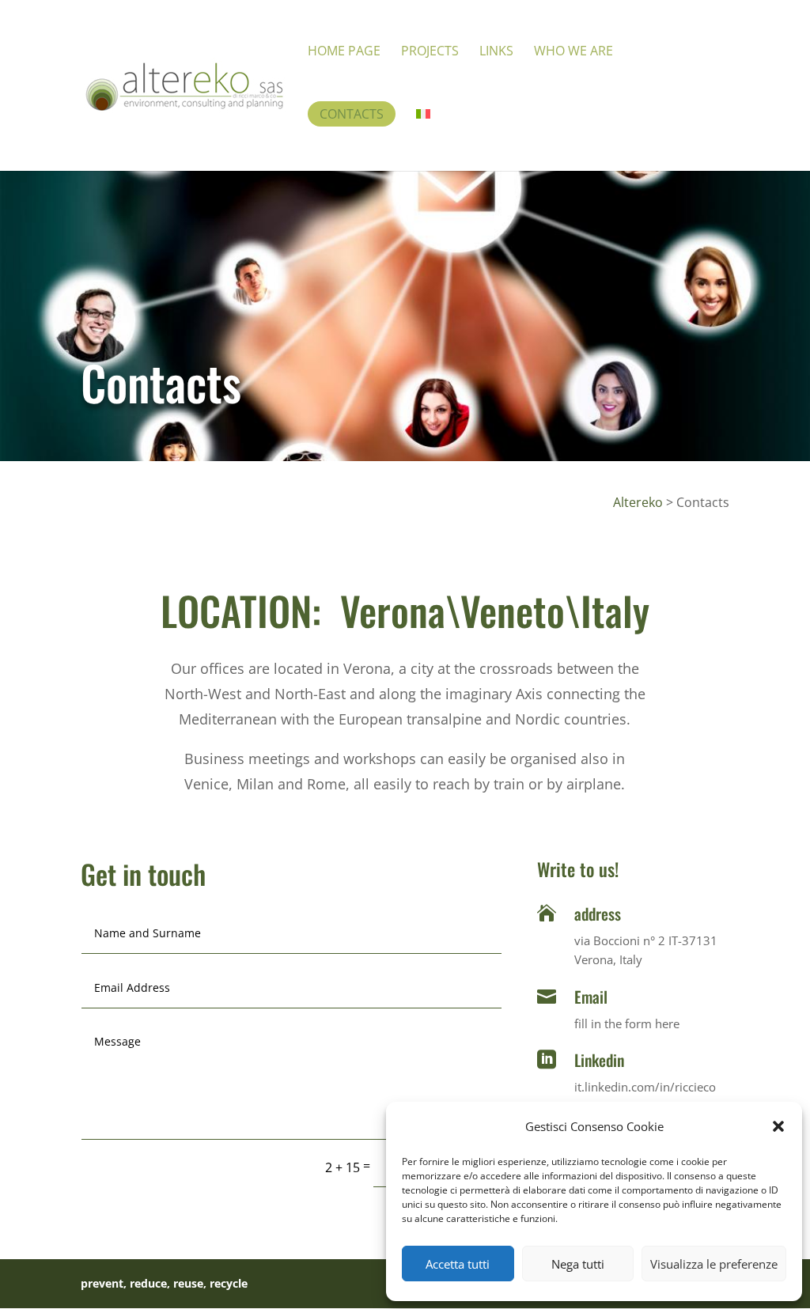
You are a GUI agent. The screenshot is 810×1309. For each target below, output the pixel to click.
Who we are (573, 52)
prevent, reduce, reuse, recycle (164, 1283)
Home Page (344, 52)
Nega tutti (577, 1264)
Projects (430, 52)
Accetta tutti (458, 1264)
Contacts (352, 114)
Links (496, 52)
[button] (778, 1126)
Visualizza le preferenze (714, 1264)
